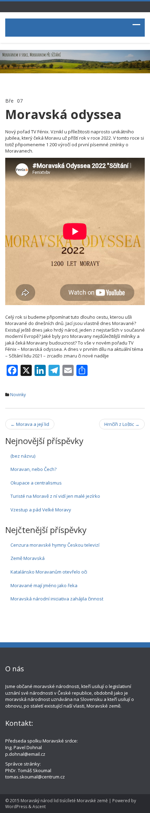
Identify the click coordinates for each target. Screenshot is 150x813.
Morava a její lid (29, 424)
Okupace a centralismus (36, 483)
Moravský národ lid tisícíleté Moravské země (64, 801)
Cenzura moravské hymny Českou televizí (54, 545)
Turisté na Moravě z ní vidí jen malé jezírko (55, 496)
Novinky (18, 395)
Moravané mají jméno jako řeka (43, 585)
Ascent (39, 807)
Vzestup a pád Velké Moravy (40, 510)
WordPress (16, 807)
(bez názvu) (22, 456)
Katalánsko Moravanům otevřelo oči (48, 572)
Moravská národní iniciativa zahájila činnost (56, 599)
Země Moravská (27, 558)
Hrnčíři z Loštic (122, 424)
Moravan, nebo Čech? (33, 469)
